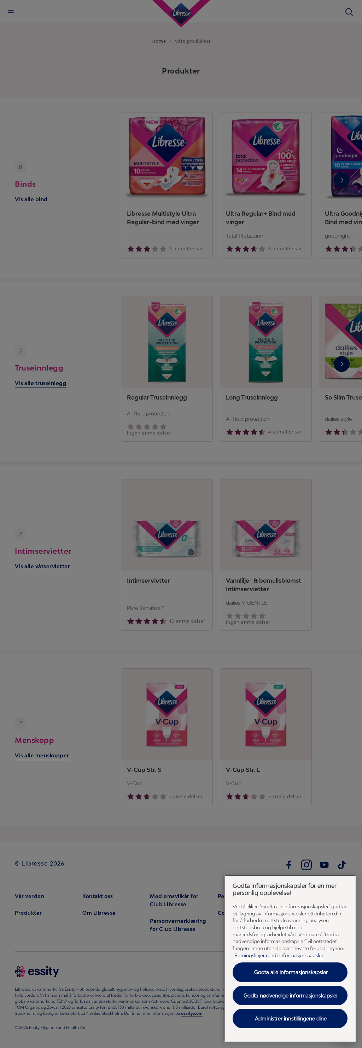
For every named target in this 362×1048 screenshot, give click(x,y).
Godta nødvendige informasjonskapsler (291, 995)
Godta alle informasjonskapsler (291, 972)
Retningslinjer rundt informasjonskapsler (278, 955)
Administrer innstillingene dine (291, 1018)
